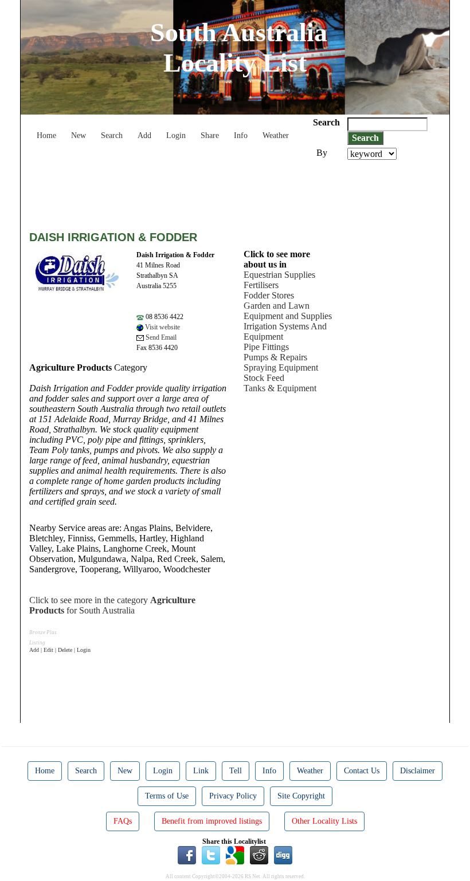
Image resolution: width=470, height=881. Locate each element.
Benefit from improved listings (212, 821)
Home (46, 135)
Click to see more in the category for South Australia (112, 605)
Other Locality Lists (324, 821)
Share (210, 135)
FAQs (122, 821)
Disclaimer (417, 770)
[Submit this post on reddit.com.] (259, 855)
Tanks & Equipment (280, 388)
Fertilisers (261, 285)
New (78, 135)
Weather (276, 135)
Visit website (161, 327)
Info (241, 135)
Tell (235, 770)
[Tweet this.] (211, 855)
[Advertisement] (237, 191)
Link (201, 770)
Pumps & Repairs (275, 357)
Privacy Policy (233, 796)
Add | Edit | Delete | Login (60, 650)
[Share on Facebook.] (187, 855)
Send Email (160, 337)
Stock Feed (264, 378)
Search (112, 135)
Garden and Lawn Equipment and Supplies (288, 311)
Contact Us (361, 770)
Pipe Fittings (266, 347)
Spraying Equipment (281, 367)
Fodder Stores (269, 295)
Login (176, 135)
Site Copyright (301, 796)
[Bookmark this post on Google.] (235, 855)
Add (144, 135)
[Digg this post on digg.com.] (283, 855)
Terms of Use (167, 796)
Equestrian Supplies (279, 275)
